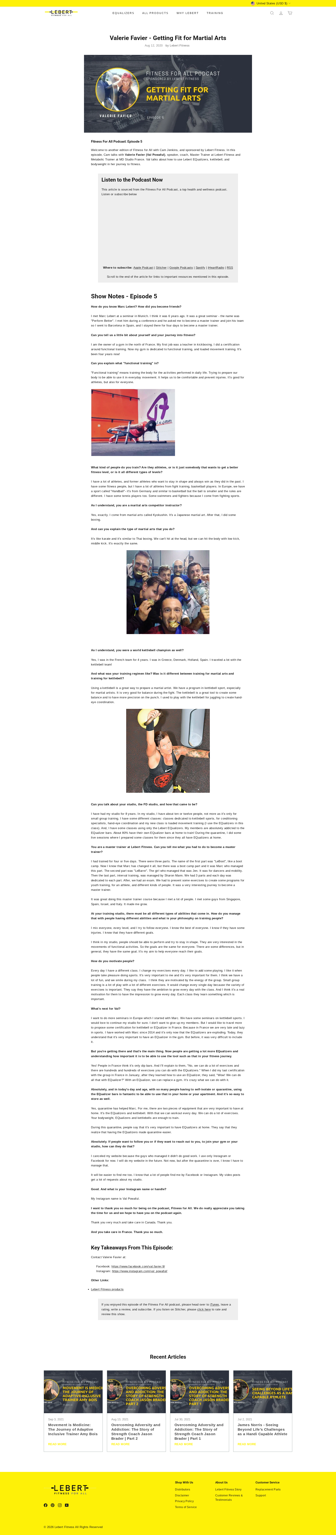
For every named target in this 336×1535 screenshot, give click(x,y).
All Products (155, 13)
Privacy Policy (184, 1501)
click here (204, 1309)
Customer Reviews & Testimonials (229, 1497)
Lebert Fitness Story (228, 1489)
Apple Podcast (143, 267)
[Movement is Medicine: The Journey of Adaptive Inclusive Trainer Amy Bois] (73, 1392)
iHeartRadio (216, 267)
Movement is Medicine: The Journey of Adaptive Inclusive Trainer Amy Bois (73, 1429)
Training (215, 13)
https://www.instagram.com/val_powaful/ (139, 1271)
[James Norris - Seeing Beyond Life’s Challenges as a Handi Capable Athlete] (262, 1392)
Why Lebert (188, 13)
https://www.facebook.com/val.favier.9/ (138, 1266)
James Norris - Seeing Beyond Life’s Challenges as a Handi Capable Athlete (262, 1429)
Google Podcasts (181, 267)
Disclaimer (182, 1495)
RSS (230, 267)
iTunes (214, 1304)
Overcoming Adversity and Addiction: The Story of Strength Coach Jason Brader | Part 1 (198, 1431)
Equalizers (123, 13)
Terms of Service (186, 1507)
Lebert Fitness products (107, 1289)
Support (260, 1495)
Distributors (182, 1489)
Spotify (200, 267)
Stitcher (161, 267)
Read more (57, 1444)
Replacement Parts (268, 1489)
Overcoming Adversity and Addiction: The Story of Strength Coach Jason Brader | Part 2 (135, 1431)
